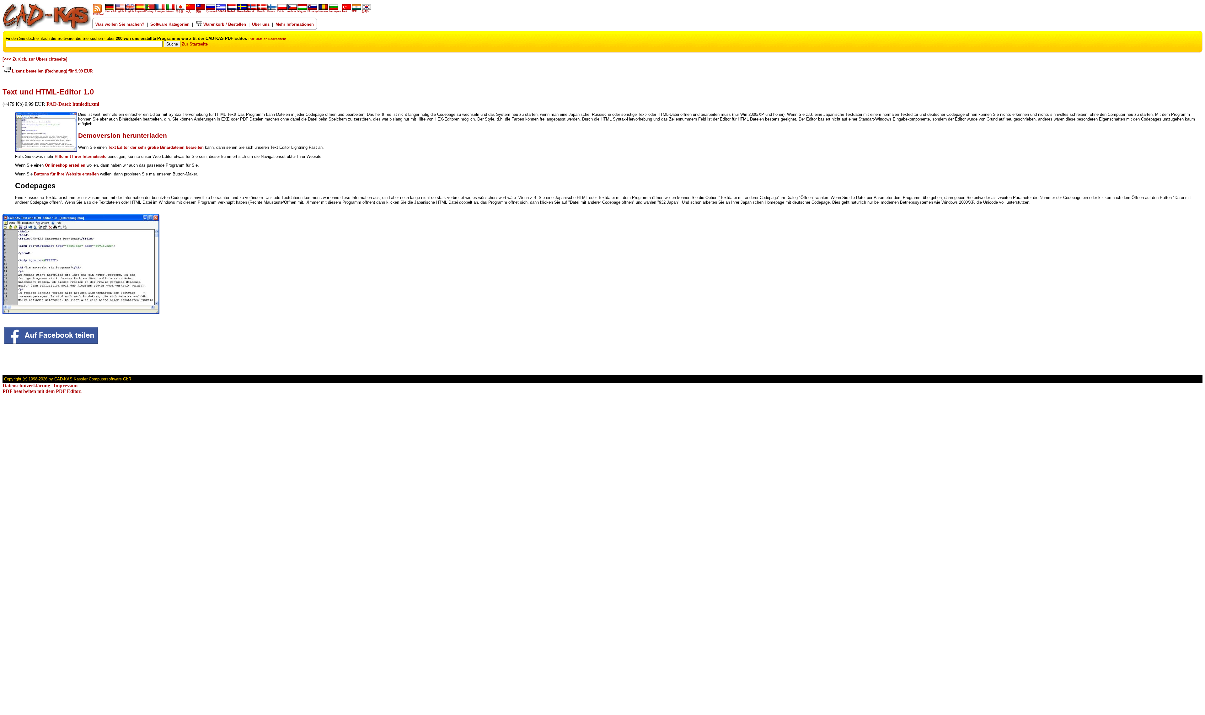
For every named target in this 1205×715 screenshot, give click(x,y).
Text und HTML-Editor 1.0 (48, 92)
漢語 (198, 11)
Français (160, 11)
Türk (344, 11)
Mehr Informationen (295, 24)
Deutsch (110, 11)
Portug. (149, 11)
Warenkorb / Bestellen (224, 24)
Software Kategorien (170, 24)
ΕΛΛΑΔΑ (221, 11)
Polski (280, 11)
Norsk (250, 11)
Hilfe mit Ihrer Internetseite (80, 156)
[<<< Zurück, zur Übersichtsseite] (35, 59)
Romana (323, 11)
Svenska (242, 11)
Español (140, 11)
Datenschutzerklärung (26, 385)
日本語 (179, 11)
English (119, 11)
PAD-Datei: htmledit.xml (72, 104)
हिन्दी (354, 11)
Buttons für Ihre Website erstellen (66, 174)
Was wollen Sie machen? (119, 24)
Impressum (66, 385)
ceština (291, 11)
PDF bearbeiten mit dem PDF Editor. (42, 391)
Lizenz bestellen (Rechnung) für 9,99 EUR (52, 71)
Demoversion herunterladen (122, 135)
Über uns (261, 24)
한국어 (365, 11)
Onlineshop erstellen (65, 165)
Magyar (301, 11)
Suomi (271, 11)
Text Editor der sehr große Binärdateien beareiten (156, 147)
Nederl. (231, 11)
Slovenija (313, 11)
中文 (188, 11)
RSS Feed (98, 14)
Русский (211, 11)
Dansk (261, 11)
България (335, 11)
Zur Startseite (195, 44)
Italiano (170, 11)
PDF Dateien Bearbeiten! (267, 38)
